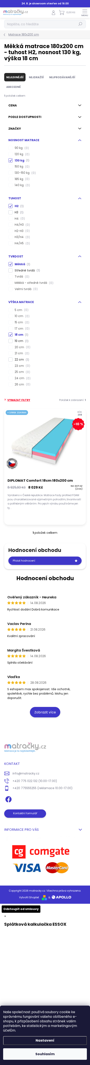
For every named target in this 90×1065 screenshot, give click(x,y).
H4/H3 (22, 225)
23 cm (22, 366)
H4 (19, 218)
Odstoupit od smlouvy (21, 909)
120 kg (21, 154)
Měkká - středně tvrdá (33, 283)
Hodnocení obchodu (45, 578)
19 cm (21, 341)
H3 (18, 212)
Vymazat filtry (18, 400)
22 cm (21, 359)
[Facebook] (8, 798)
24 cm (22, 378)
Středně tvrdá (27, 270)
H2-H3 (21, 231)
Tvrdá (21, 276)
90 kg (21, 148)
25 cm (22, 372)
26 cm (22, 384)
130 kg (21, 160)
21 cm (21, 353)
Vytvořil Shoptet (29, 897)
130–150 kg (25, 173)
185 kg (21, 179)
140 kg (22, 185)
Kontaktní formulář (25, 813)
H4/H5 (22, 243)
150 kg (21, 166)
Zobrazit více (45, 712)
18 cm (21, 335)
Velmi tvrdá (25, 289)
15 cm (21, 322)
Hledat (80, 24)
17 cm (21, 328)
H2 (18, 206)
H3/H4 (22, 237)
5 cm (21, 310)
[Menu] (85, 12)
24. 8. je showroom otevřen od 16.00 (45, 3)
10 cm (21, 316)
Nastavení (45, 1040)
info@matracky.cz (26, 773)
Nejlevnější (14, 77)
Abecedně (13, 87)
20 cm (22, 347)
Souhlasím (45, 1054)
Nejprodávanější (62, 77)
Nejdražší (36, 77)
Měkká (22, 264)
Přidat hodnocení (24, 560)
